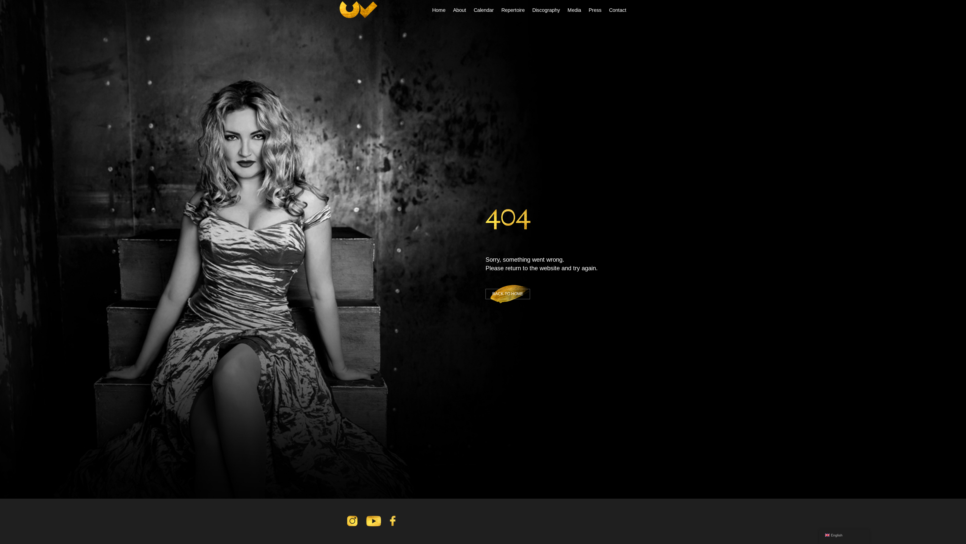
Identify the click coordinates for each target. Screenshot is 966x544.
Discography (546, 10)
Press (595, 10)
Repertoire (513, 10)
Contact (617, 10)
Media (574, 10)
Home (439, 10)
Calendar (484, 10)
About (459, 10)
